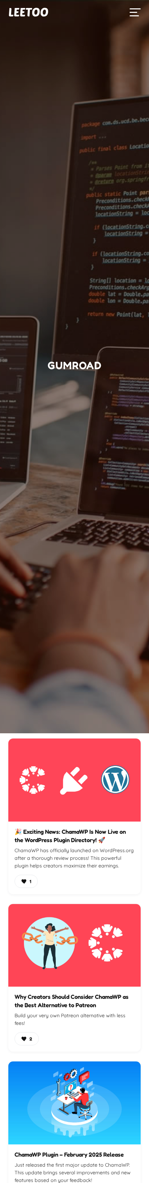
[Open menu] (135, 12)
